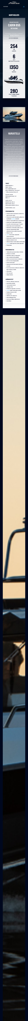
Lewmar (8, 243)
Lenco (8, 234)
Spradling (13, 218)
